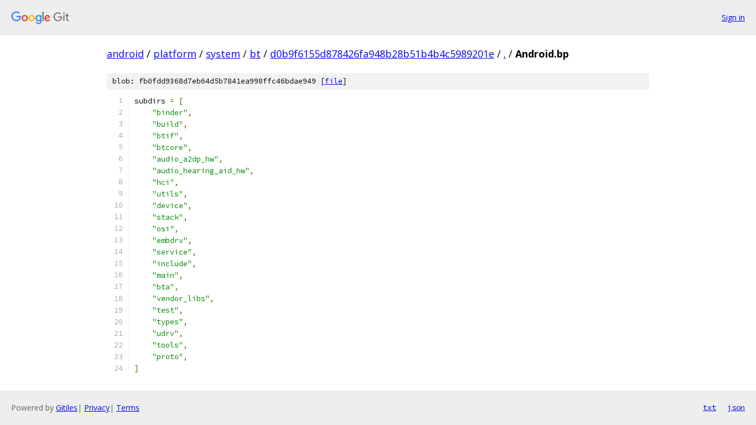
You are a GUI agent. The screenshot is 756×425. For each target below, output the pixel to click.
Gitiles (66, 407)
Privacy (97, 407)
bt (255, 53)
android (125, 53)
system (223, 53)
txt (709, 407)
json (736, 407)
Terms (127, 407)
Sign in (733, 17)
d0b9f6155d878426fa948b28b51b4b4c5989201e (382, 53)
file (334, 81)
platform (174, 53)
